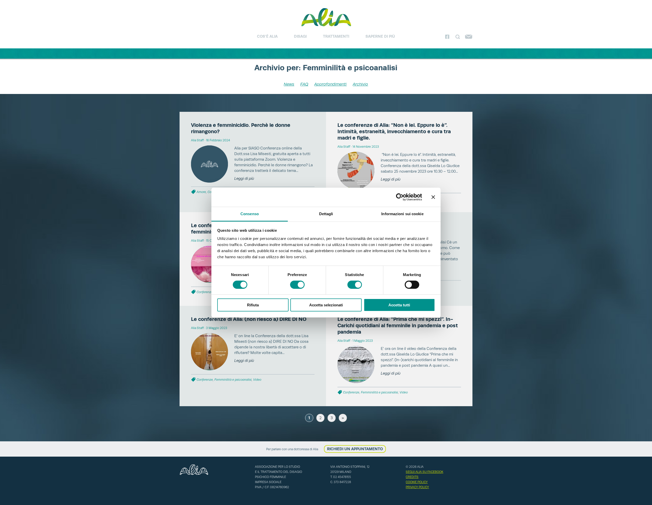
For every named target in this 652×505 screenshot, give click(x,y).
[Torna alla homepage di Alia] (326, 17)
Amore (201, 192)
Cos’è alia (267, 36)
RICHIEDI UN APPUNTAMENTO (355, 449)
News (289, 84)
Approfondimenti (330, 84)
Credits (412, 477)
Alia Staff (197, 140)
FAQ (304, 84)
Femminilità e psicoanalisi (233, 379)
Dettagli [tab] (326, 213)
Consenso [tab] (249, 213)
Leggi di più (244, 178)
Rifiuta (253, 305)
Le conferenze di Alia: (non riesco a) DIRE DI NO (248, 319)
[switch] (297, 285)
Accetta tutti (399, 305)
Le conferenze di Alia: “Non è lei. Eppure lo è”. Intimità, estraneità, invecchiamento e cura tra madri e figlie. (394, 131)
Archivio (360, 84)
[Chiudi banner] (433, 197)
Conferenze (205, 292)
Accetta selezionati (326, 305)
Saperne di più (380, 36)
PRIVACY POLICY (417, 487)
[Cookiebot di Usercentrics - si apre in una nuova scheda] (399, 197)
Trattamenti (336, 36)
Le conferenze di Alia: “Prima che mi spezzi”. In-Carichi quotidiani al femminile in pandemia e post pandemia (397, 325)
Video (257, 379)
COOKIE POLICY (417, 482)
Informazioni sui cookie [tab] (402, 213)
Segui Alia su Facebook (424, 472)
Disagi (300, 36)
